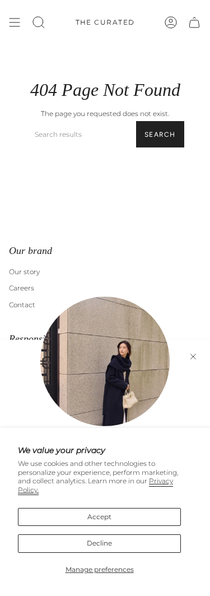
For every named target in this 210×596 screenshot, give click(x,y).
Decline (99, 543)
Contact (22, 305)
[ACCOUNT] (171, 22)
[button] (38, 22)
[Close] (193, 356)
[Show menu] (14, 22)
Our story (24, 271)
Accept (99, 516)
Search (159, 134)
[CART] (194, 22)
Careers (21, 288)
